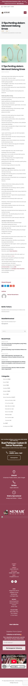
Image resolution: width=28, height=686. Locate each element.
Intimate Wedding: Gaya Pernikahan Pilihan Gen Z (13, 350)
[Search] (25, 331)
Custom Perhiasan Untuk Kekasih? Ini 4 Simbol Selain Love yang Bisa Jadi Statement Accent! (13, 362)
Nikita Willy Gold (8, 406)
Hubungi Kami (4, 323)
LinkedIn (8, 286)
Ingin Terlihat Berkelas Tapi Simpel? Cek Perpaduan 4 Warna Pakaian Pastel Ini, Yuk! (12, 356)
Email (14, 286)
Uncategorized (6, 426)
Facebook (2, 286)
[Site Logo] (5, 13)
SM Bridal (7, 414)
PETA (14, 565)
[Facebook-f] (15, 581)
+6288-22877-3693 (14, 573)
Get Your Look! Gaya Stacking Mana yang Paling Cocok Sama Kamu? (13, 344)
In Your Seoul (8, 403)
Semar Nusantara (5, 72)
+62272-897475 (14, 569)
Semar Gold (8, 411)
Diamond (5, 379)
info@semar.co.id (14, 576)
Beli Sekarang (20, 3)
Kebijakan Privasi (14, 592)
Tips (4, 423)
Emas (4, 382)
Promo (4, 394)
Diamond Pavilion (9, 400)
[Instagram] (12, 581)
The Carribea (8, 417)
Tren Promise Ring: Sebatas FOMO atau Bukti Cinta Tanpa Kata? (13, 368)
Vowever (7, 420)
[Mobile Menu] (25, 12)
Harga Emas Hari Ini (14, 590)
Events (4, 385)
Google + (11, 286)
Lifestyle (5, 391)
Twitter (5, 286)
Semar (13, 256)
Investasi (5, 388)
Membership (14, 594)
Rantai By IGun (8, 409)
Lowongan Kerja (14, 596)
